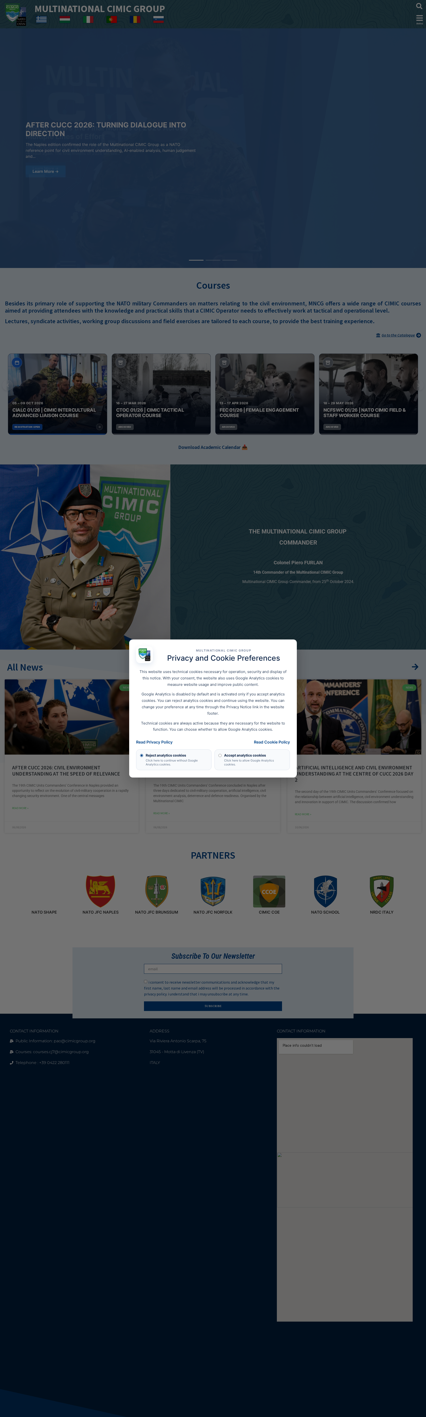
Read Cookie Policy (272, 742)
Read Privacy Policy (154, 742)
